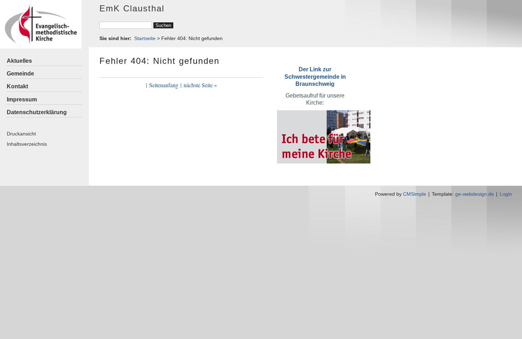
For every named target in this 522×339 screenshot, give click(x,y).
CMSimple (414, 194)
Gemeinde (20, 74)
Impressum (22, 99)
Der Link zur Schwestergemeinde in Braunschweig (315, 76)
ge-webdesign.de (474, 194)
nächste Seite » (200, 85)
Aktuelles (19, 61)
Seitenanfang (163, 85)
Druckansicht (21, 134)
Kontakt (17, 86)
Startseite (145, 38)
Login (506, 194)
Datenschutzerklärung (37, 112)
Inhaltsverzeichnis (27, 144)
